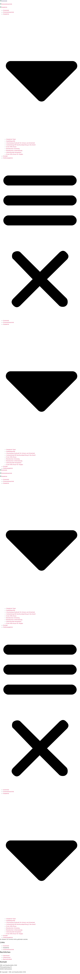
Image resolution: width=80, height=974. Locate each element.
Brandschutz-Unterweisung (14, 150)
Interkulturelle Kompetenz (13, 152)
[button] (40, 239)
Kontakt (5, 156)
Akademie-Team (11, 139)
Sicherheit (6, 10)
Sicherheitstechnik (8, 12)
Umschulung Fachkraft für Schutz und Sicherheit (20, 143)
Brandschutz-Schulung (13, 148)
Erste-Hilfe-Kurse (11, 146)
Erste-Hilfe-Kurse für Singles (14, 154)
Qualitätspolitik (10, 141)
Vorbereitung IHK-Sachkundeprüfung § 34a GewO (21, 145)
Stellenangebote (8, 158)
